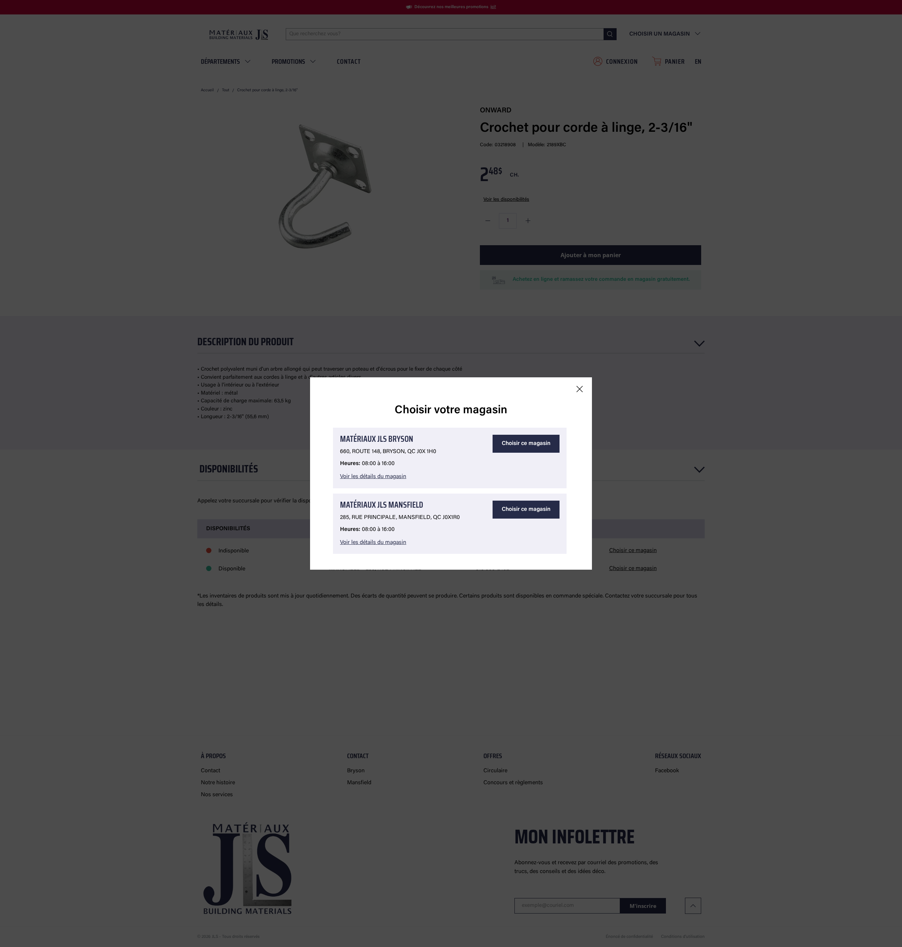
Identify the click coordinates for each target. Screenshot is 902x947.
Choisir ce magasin (526, 443)
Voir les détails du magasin (373, 476)
